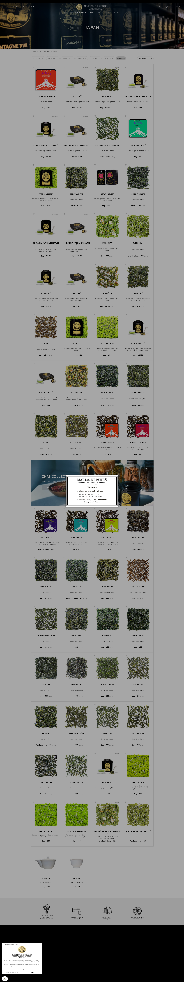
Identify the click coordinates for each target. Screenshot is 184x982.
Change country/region (92, 502)
